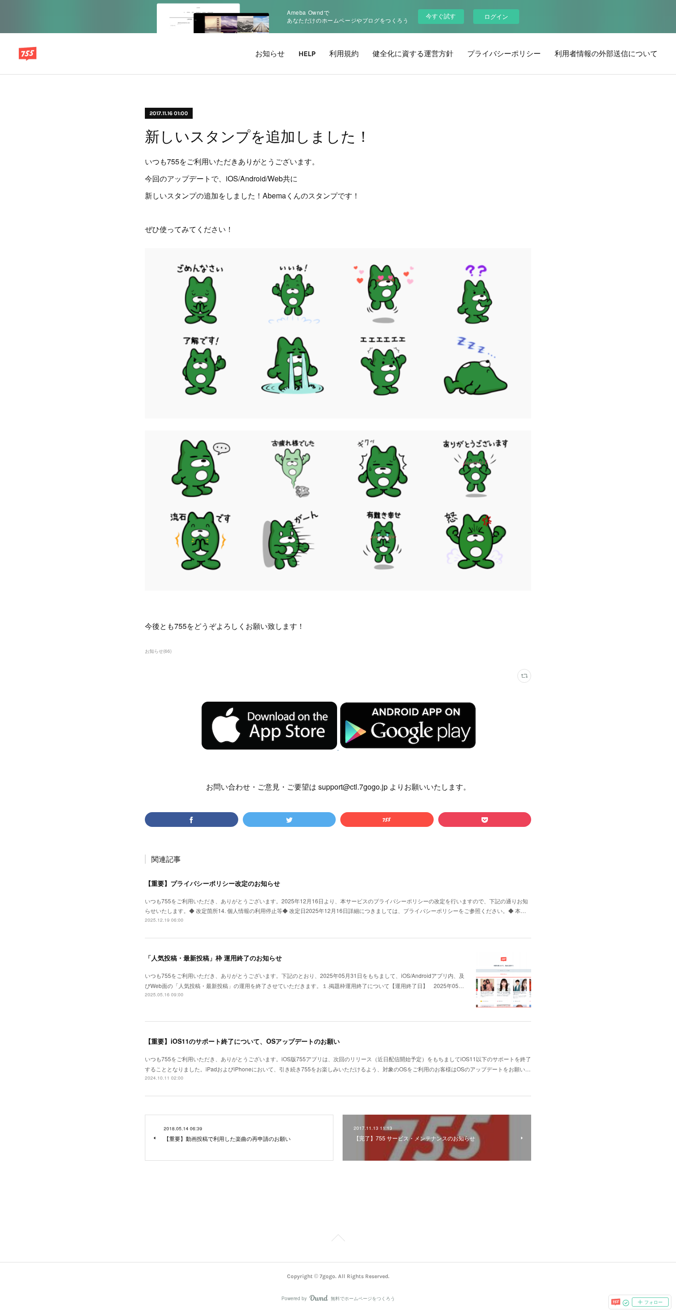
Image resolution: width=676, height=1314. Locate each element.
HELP (306, 53)
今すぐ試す (441, 16)
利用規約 (344, 53)
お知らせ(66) (158, 651)
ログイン (496, 16)
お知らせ (270, 53)
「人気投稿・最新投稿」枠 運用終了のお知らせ (213, 957)
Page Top (338, 1239)
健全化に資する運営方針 (412, 53)
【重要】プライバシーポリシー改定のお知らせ (212, 883)
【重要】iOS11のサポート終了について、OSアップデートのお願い (242, 1041)
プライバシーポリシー (504, 53)
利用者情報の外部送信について (606, 53)
